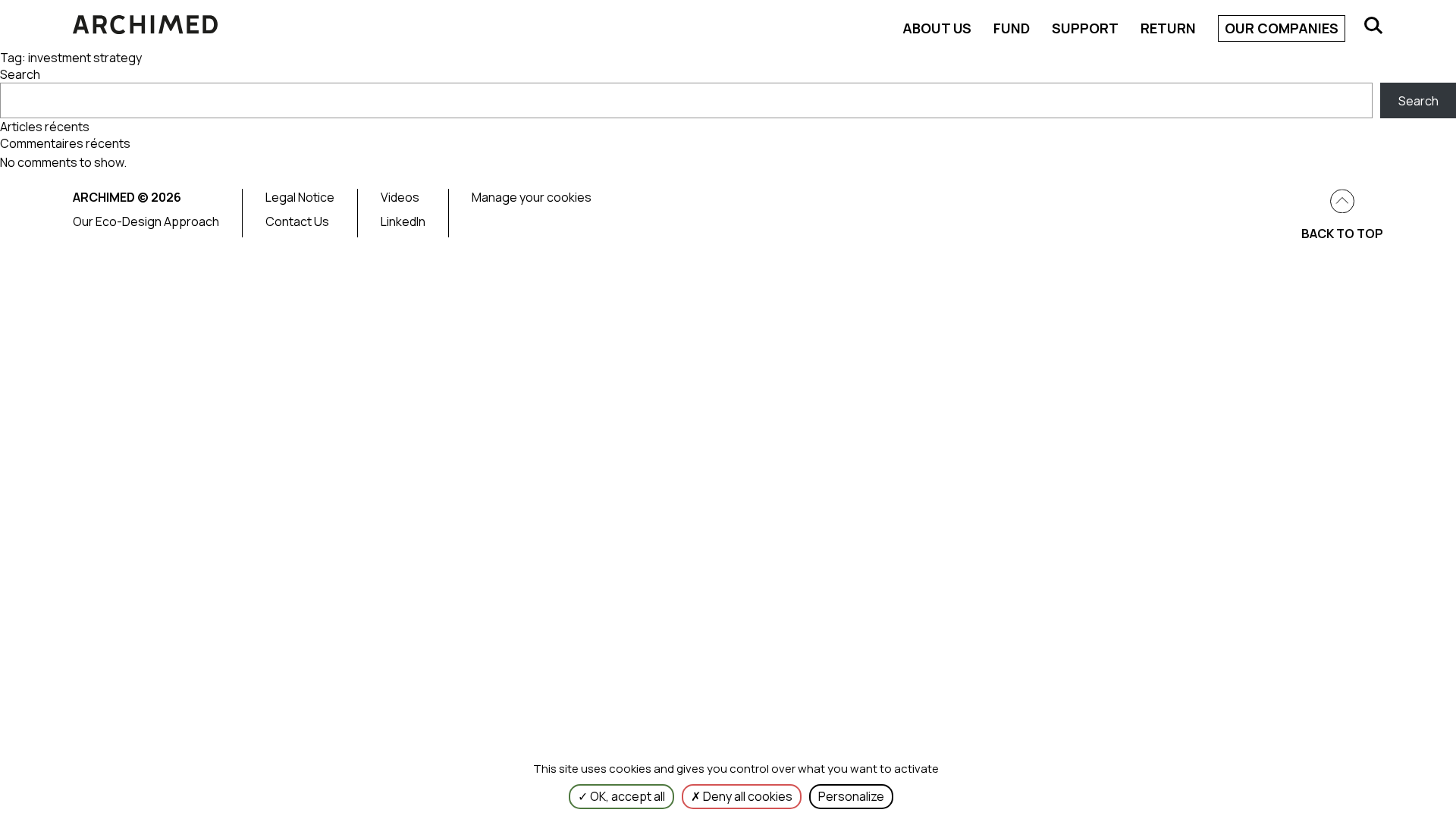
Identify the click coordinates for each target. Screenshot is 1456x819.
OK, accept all (626, 796)
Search (20, 74)
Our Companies (1281, 28)
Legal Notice (299, 197)
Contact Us (297, 221)
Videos (400, 197)
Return (1168, 28)
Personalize (851, 796)
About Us (936, 28)
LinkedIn (403, 221)
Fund (1011, 28)
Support (1085, 28)
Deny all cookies (746, 796)
